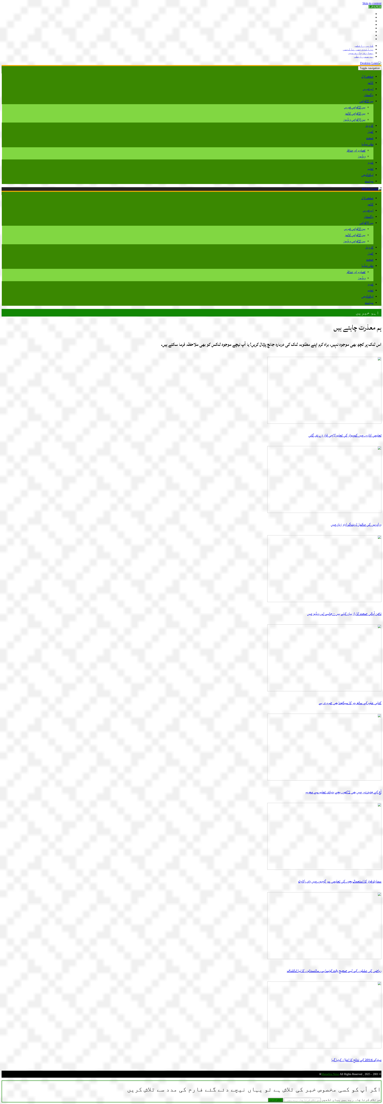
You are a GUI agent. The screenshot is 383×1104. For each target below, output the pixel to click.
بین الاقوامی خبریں (354, 107)
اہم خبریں (368, 89)
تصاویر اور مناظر (355, 150)
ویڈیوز (361, 156)
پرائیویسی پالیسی (358, 49)
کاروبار (369, 125)
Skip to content (371, 3)
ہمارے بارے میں (360, 52)
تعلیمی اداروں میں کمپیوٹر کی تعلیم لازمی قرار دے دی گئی (344, 435)
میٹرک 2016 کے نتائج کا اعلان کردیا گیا (356, 1059)
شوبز (370, 162)
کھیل (370, 132)
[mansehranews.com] (370, 63)
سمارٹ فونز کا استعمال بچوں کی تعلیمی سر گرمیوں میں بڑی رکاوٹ (339, 881)
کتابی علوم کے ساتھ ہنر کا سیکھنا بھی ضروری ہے (350, 702)
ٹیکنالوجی (367, 175)
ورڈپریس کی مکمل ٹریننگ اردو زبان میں (356, 524)
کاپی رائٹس (364, 45)
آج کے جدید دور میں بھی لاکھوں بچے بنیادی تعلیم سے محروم (343, 791)
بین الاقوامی (366, 101)
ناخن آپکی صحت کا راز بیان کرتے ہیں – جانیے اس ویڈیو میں (344, 613)
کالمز (370, 82)
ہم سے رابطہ (363, 56)
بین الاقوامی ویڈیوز (354, 119)
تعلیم (370, 168)
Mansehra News (330, 1074)
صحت (369, 138)
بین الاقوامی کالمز (355, 113)
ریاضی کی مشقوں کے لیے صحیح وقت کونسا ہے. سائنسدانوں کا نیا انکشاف (334, 970)
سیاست (369, 181)
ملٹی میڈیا (367, 144)
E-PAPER (374, 7)
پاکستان (368, 95)
